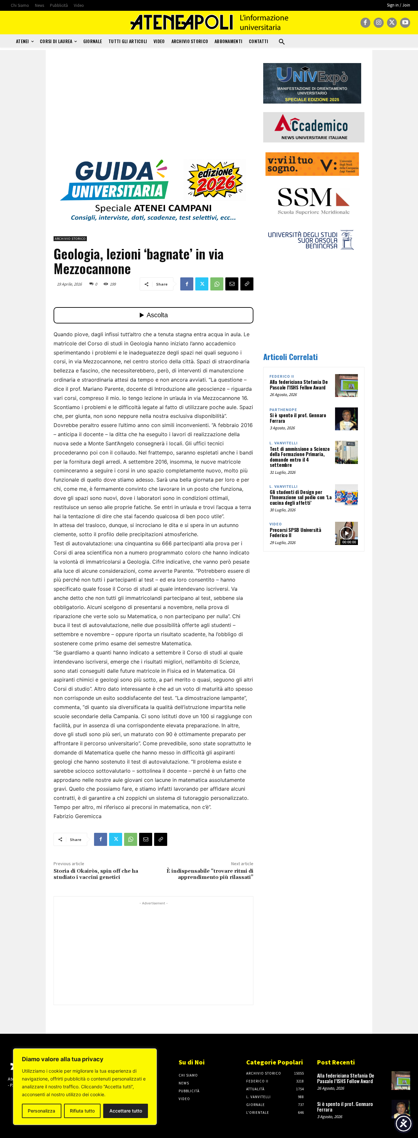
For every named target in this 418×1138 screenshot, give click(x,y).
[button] (282, 42)
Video (275, 524)
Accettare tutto (125, 1110)
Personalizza (41, 1110)
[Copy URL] (246, 283)
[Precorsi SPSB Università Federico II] (346, 533)
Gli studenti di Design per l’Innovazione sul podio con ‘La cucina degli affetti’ (301, 497)
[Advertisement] (153, 109)
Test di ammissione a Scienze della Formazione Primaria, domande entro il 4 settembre (300, 457)
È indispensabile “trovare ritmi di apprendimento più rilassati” (210, 874)
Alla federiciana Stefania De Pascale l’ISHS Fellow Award (299, 384)
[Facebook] (366, 23)
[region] (85, 1086)
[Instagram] (379, 23)
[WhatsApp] (216, 283)
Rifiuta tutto (82, 1110)
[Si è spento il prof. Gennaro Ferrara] (346, 418)
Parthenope (283, 410)
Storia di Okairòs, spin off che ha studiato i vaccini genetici (96, 874)
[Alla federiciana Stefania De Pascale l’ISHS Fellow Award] (346, 385)
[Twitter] (392, 23)
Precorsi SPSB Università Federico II (295, 532)
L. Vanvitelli (283, 443)
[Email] (231, 283)
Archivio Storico (70, 239)
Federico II (281, 376)
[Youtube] (405, 23)
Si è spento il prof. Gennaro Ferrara (298, 417)
